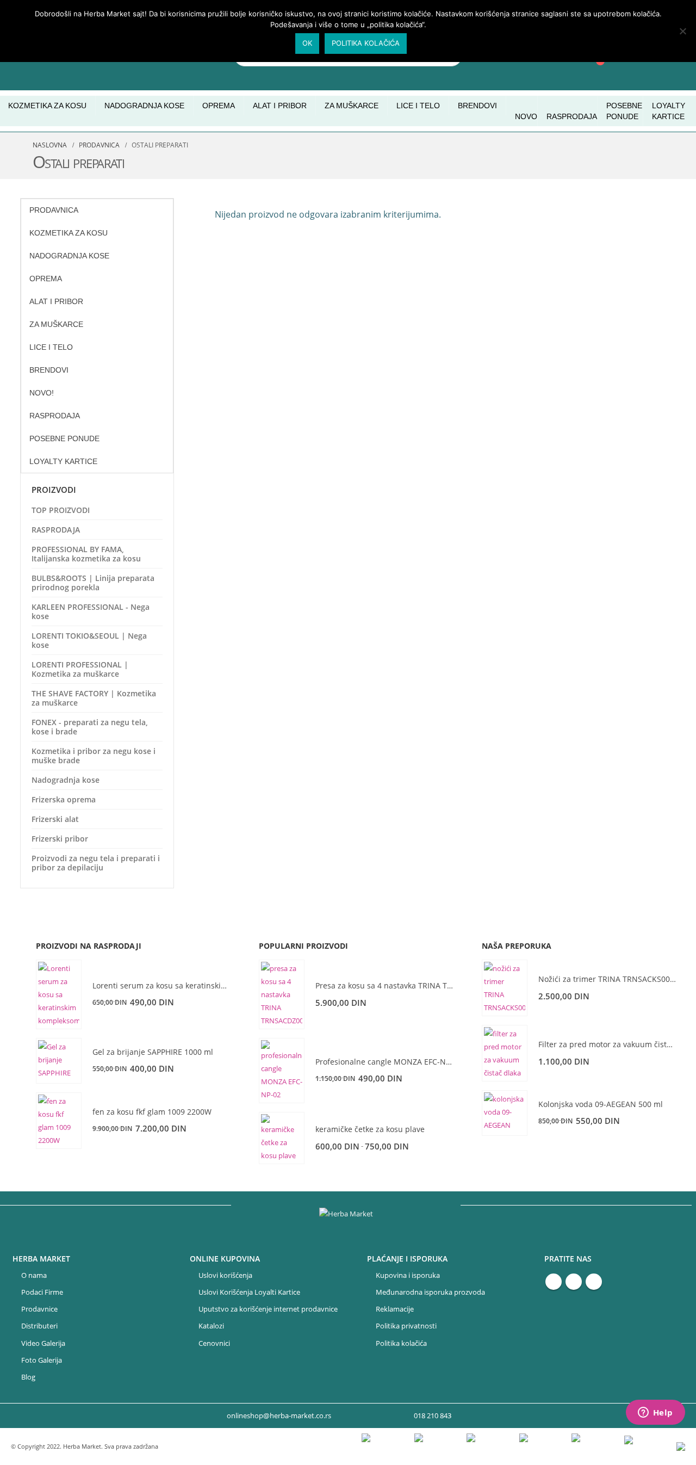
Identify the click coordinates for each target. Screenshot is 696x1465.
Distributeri (39, 1326)
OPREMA (45, 278)
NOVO (526, 116)
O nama (34, 1275)
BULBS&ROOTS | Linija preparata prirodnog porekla (93, 582)
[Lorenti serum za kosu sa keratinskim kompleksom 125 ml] (59, 994)
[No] (682, 31)
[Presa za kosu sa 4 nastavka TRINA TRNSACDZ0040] (281, 994)
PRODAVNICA (53, 210)
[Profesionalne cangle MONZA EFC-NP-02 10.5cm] (281, 1070)
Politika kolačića (401, 1343)
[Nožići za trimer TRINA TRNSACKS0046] (504, 988)
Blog (28, 1377)
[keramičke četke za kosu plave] (281, 1138)
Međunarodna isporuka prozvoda (430, 1292)
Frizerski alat (55, 819)
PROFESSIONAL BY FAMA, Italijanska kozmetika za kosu (86, 554)
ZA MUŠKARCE (56, 324)
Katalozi (211, 1326)
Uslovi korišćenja (225, 1275)
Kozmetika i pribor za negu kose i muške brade (94, 755)
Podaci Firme (42, 1292)
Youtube (574, 1282)
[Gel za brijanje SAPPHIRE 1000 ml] (59, 1061)
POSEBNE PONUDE (624, 111)
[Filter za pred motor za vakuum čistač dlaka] (504, 1053)
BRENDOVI (477, 105)
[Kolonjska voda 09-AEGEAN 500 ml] (504, 1113)
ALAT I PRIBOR (56, 301)
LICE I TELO (51, 347)
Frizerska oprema (64, 799)
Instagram (594, 1282)
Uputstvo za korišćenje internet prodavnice (268, 1309)
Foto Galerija (41, 1360)
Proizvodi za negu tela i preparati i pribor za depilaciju (96, 863)
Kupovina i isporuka (408, 1275)
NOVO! (41, 392)
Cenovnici (214, 1343)
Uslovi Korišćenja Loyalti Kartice (249, 1292)
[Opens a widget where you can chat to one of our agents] (655, 1413)
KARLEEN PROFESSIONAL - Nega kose (91, 611)
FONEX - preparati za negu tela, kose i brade (90, 727)
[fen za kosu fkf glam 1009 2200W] (59, 1120)
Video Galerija (43, 1343)
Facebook (553, 1282)
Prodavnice (39, 1309)
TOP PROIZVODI (61, 510)
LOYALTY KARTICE (668, 111)
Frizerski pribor (60, 838)
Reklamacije (395, 1309)
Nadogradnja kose (66, 780)
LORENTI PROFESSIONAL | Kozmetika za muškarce (80, 669)
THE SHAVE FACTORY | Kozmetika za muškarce (94, 698)
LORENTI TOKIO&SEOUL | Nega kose (89, 640)
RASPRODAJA (571, 116)
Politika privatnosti (406, 1326)
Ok (307, 43)
